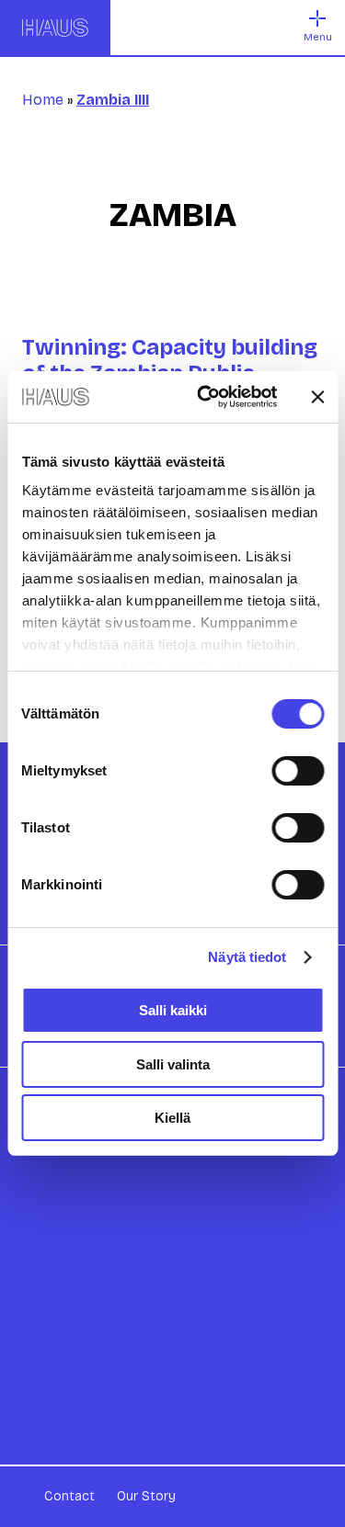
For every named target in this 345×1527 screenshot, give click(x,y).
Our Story (146, 1496)
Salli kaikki (173, 1010)
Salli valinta (173, 1064)
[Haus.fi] (55, 27)
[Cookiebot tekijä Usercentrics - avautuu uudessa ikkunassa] (205, 397)
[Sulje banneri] (317, 396)
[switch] (297, 771)
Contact (69, 1496)
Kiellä (172, 1117)
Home (42, 99)
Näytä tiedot (247, 957)
